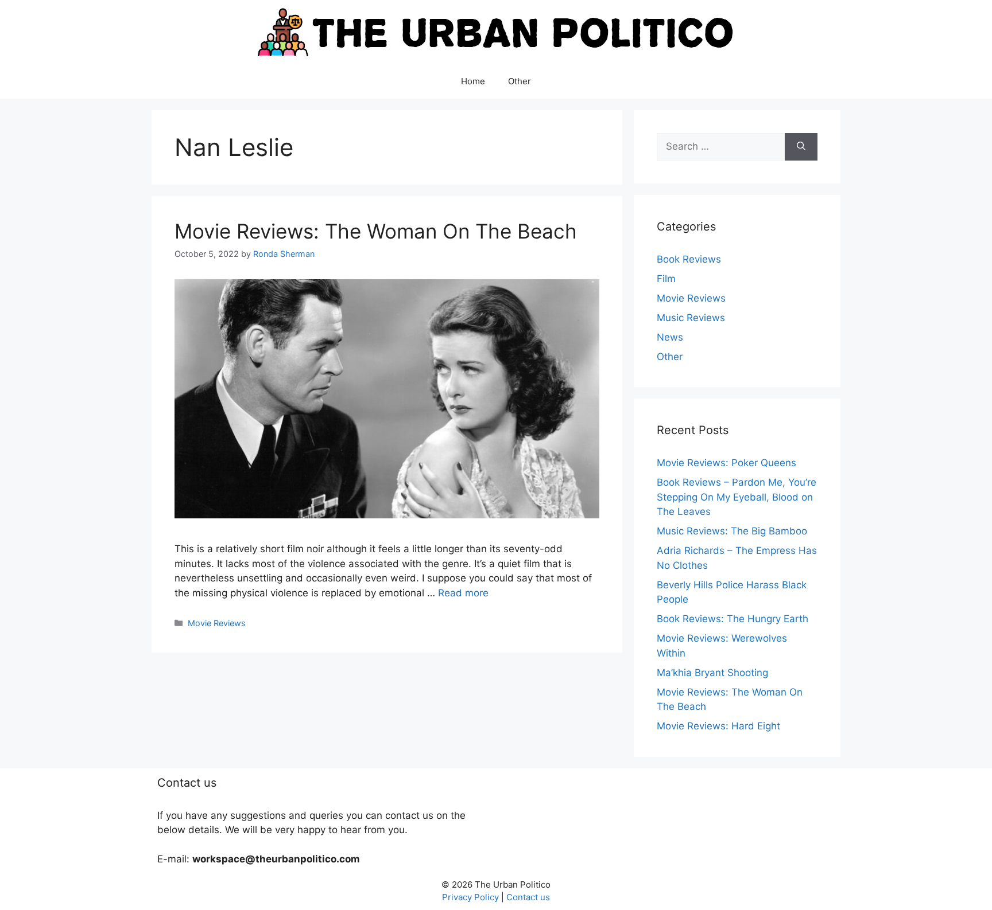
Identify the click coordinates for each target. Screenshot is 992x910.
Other (519, 81)
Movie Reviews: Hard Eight (718, 726)
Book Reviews (689, 259)
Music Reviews (691, 317)
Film (666, 278)
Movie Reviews (217, 623)
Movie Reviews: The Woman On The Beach (376, 231)
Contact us (528, 897)
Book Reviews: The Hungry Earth (732, 618)
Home (473, 81)
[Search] (801, 147)
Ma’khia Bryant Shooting (712, 672)
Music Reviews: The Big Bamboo (732, 531)
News (670, 337)
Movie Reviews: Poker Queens (726, 462)
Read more (463, 593)
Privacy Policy (470, 897)
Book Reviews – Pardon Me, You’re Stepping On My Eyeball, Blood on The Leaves (736, 497)
